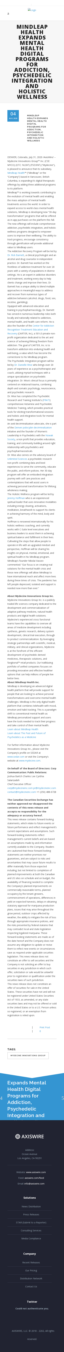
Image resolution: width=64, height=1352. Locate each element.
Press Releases (31, 1214)
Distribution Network (31, 1278)
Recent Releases (31, 1262)
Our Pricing (31, 1270)
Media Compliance (31, 1238)
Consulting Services (31, 1230)
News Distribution (31, 1206)
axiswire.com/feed (34, 1177)
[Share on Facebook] (9, 1027)
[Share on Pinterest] (24, 1027)
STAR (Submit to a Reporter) (31, 1222)
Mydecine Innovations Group (28, 1056)
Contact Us (31, 1286)
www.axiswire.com (36, 1172)
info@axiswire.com (34, 1183)
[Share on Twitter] (14, 1027)
